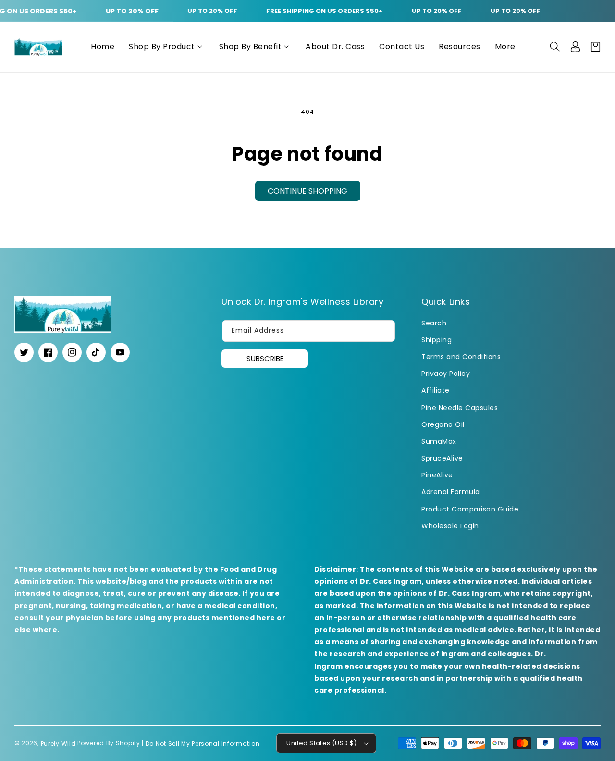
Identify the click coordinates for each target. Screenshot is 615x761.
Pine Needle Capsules (459, 407)
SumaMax (438, 441)
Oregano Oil (443, 424)
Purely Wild (58, 743)
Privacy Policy (445, 373)
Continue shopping (307, 191)
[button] (167, 46)
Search (433, 323)
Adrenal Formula (450, 492)
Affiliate (435, 390)
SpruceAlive (442, 458)
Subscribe (264, 358)
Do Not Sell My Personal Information (203, 743)
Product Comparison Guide (469, 509)
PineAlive (437, 475)
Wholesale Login (450, 526)
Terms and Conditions (461, 357)
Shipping (436, 340)
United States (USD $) (321, 743)
